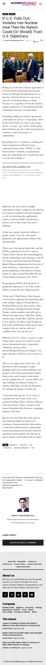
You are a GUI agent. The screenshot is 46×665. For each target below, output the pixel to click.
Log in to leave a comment (23, 542)
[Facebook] (4, 45)
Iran (31, 445)
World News (7, 628)
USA (32, 448)
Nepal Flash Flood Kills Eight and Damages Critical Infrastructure (22, 634)
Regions (12, 10)
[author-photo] (23, 511)
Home (4, 10)
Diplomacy (13, 445)
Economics (23, 445)
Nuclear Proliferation (21, 448)
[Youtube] (31, 594)
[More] (38, 45)
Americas (20, 10)
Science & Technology (11, 648)
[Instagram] (11, 594)
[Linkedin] (21, 45)
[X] (10, 45)
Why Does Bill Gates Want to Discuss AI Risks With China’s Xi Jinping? (20, 643)
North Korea (8, 448)
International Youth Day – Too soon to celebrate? (33, 478)
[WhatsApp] (16, 45)
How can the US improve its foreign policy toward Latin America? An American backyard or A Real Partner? (12, 482)
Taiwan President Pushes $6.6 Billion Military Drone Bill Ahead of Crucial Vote (21, 624)
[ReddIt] (27, 45)
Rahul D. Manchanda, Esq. (14, 40)
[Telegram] (33, 45)
